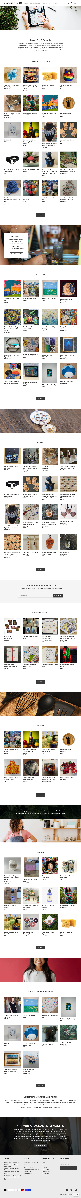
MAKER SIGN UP (40, 1145)
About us (44, 1165)
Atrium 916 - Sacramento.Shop (70, 1194)
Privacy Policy (45, 1173)
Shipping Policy (46, 1171)
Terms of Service (46, 1175)
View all (40, 215)
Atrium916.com (28, 1173)
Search (43, 1162)
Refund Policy (45, 1169)
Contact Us (45, 1167)
